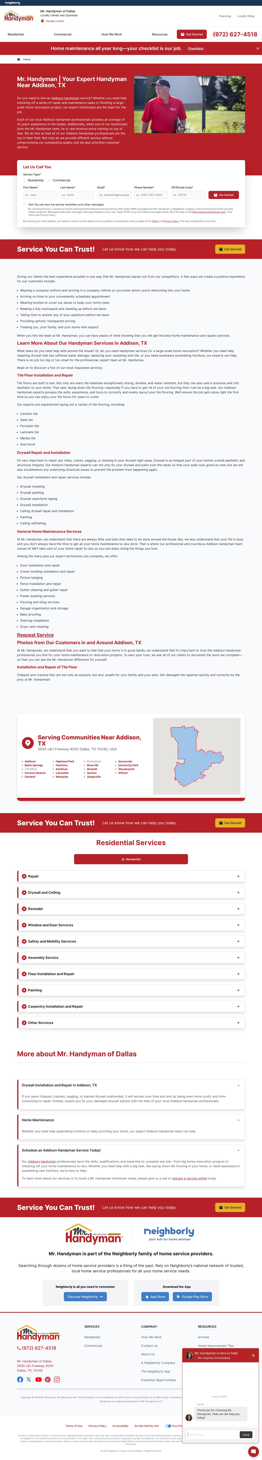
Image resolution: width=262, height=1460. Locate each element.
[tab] (62, 34)
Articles (203, 1337)
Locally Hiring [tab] (245, 16)
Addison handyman (65, 98)
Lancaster (62, 772)
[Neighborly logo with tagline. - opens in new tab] (169, 1234)
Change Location (55, 21)
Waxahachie (126, 769)
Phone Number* (144, 187)
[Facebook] (20, 1380)
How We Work (151, 1337)
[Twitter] (29, 1380)
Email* (101, 187)
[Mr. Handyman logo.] (94, 1234)
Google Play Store (195, 1297)
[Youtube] (38, 1380)
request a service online (189, 1178)
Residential (36, 180)
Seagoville (94, 776)
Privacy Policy (171, 221)
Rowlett (92, 769)
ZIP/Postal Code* (182, 187)
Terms (155, 221)
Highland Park (65, 761)
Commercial (61, 180)
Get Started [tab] (194, 34)
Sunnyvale (125, 761)
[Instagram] (57, 1380)
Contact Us (149, 1346)
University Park (128, 765)
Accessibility (120, 1425)
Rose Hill (92, 765)
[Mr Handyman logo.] (19, 16)
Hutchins (62, 765)
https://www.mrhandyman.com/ (209, 211)
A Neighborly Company (158, 1363)
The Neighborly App (155, 1371)
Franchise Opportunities (158, 1380)
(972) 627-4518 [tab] (235, 34)
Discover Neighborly (83, 1297)
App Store (158, 1297)
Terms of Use (74, 1425)
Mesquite (62, 776)
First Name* (30, 187)
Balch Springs (34, 765)
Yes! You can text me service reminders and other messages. (66, 204)
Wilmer (123, 772)
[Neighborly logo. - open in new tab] (13, 3)
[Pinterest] (48, 1380)
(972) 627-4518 (39, 1348)
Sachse (92, 772)
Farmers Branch (35, 772)
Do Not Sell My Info (147, 1425)
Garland (30, 776)
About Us (148, 1354)
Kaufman (62, 769)
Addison (30, 761)
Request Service (35, 635)
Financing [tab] (225, 16)
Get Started (226, 194)
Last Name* (67, 187)
